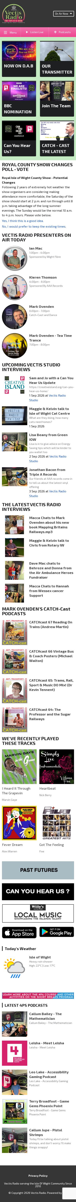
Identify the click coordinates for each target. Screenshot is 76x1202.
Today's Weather (20, 948)
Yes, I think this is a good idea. (22, 221)
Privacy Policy (38, 1175)
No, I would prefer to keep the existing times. (34, 226)
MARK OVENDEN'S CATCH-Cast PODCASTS (36, 611)
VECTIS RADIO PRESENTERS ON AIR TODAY (36, 237)
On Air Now (61, 13)
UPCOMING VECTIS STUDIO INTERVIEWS (31, 367)
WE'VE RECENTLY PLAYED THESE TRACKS (30, 741)
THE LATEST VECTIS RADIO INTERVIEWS (31, 507)
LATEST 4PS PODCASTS (26, 1005)
